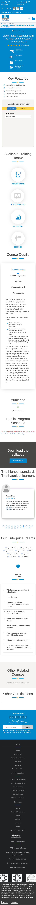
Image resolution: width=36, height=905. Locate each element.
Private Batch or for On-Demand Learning (12, 434)
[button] (18, 591)
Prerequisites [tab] (18, 293)
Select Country (9, 113)
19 (27, 528)
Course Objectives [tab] (18, 275)
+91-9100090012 (20, 859)
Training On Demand (18, 790)
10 (30, 526)
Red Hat (11, 23)
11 (32, 526)
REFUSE (14, 902)
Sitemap (18, 815)
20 (30, 528)
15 (15, 528)
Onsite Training (18, 787)
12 (6, 528)
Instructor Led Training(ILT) (18, 779)
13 (9, 528)
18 (24, 528)
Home (4, 23)
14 (12, 528)
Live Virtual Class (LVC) (18, 783)
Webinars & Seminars (18, 797)
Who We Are (18, 754)
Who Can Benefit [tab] (18, 287)
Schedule (18, 761)
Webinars (18, 819)
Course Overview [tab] (18, 270)
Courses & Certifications (18, 758)
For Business (23, 108)
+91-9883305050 (23, 863)
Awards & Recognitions (18, 812)
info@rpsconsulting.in (14, 12)
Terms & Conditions (18, 769)
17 (21, 528)
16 (18, 528)
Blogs (18, 808)
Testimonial (18, 823)
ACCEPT (4, 902)
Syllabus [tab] (18, 281)
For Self (12, 108)
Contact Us (18, 765)
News (18, 826)
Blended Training (18, 794)
